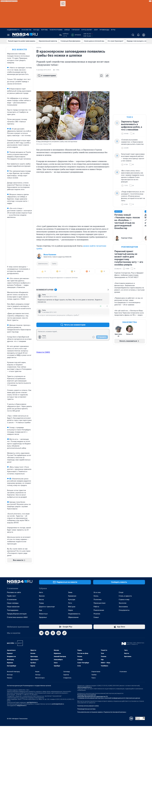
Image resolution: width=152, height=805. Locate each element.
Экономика (123, 607)
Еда (40, 610)
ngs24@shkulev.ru (32, 702)
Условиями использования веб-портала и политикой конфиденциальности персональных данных (108, 698)
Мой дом (71, 607)
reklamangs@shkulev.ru (84, 687)
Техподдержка (12, 610)
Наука (70, 610)
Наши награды (13, 603)
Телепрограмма (56, 30)
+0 (100, 306)
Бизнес (42, 596)
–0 (107, 306)
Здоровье (43, 617)
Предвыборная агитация (16, 614)
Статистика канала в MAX (17, 617)
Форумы (44, 30)
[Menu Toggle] (8, 35)
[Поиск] (133, 35)
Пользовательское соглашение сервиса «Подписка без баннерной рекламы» (101, 712)
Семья (96, 617)
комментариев (48, 76)
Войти (44, 338)
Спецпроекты (124, 610)
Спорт (121, 592)
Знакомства (26, 30)
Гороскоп (76, 30)
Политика (97, 600)
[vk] (47, 633)
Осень (96, 596)
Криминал (72, 596)
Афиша (67, 30)
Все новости (19, 49)
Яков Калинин (50, 254)
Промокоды (104, 30)
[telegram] (41, 633)
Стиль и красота (125, 596)
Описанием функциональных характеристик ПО (92, 696)
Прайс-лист (11, 596)
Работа (96, 607)
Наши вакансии (13, 607)
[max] (58, 633)
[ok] (53, 633)
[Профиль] (143, 35)
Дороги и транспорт (47, 607)
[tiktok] (64, 633)
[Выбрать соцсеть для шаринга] (107, 75)
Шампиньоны (43, 263)
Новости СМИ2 (43, 352)
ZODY (96, 30)
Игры (113, 30)
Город (41, 603)
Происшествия (99, 603)
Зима (70, 592)
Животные (43, 614)
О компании (12, 600)
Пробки (76, 35)
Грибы (54, 263)
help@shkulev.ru (21, 705)
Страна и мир (124, 600)
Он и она (97, 592)
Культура (71, 600)
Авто (41, 592)
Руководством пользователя (86, 695)
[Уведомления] (138, 35)
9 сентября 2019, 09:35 (43, 70)
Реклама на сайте (14, 592)
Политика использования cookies (88, 706)
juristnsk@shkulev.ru (58, 704)
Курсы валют (86, 30)
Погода (36, 30)
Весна (41, 600)
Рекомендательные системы (86, 709)
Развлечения (99, 610)
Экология (122, 603)
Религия (97, 614)
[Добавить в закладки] (101, 75)
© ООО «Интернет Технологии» (17, 718)
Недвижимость (13, 30)
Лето (70, 603)
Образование (73, 617)
